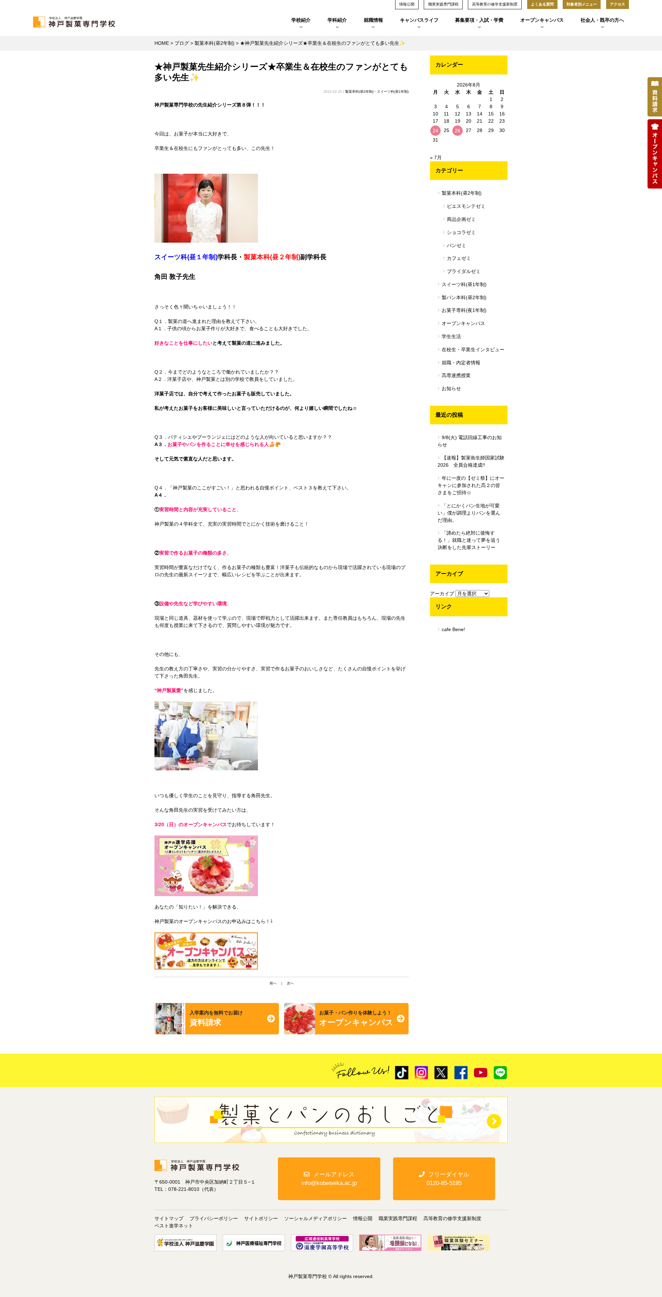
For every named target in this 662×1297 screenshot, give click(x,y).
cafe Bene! (453, 629)
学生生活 (451, 336)
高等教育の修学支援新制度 (452, 1218)
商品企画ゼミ (461, 219)
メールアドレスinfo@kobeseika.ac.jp (329, 1178)
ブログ (181, 43)
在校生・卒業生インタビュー (473, 349)
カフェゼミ (459, 258)
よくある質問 (542, 4)
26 (457, 130)
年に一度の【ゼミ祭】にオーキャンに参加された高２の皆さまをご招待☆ (471, 485)
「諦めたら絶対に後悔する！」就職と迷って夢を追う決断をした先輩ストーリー (469, 540)
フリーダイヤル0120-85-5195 (448, 1178)
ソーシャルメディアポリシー (315, 1218)
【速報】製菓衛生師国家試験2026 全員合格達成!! (471, 461)
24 (435, 130)
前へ (273, 983)
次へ (290, 983)
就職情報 (373, 20)
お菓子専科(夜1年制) (464, 310)
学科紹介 (337, 20)
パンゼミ (456, 245)
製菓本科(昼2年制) (214, 43)
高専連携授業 (456, 375)
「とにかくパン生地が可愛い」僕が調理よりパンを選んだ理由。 (469, 513)
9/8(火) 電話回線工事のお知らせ (470, 441)
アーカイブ (442, 593)
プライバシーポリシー (214, 1218)
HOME (161, 43)
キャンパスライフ (419, 20)
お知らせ (451, 388)
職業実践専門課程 (398, 1218)
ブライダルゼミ (464, 271)
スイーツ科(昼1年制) (393, 91)
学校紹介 (301, 20)
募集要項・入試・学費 (479, 20)
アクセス (617, 4)
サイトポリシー (261, 1218)
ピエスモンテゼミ (466, 206)
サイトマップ (168, 1218)
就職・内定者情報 (461, 362)
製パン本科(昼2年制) (464, 297)
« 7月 (436, 157)
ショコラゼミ (461, 232)
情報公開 (362, 1218)
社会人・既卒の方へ (602, 20)
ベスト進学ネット (173, 1225)
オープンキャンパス (542, 20)
